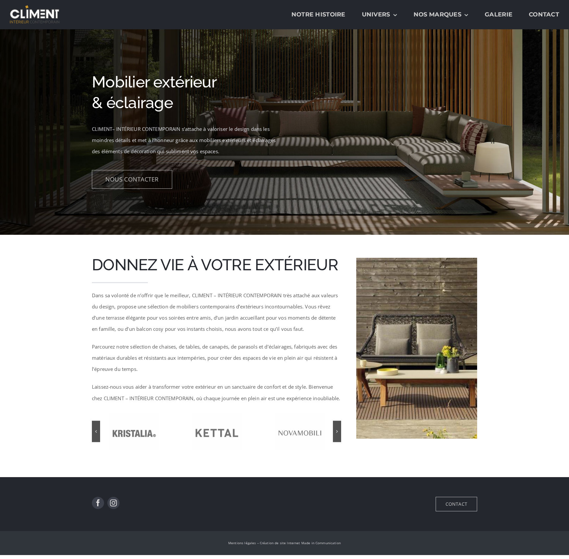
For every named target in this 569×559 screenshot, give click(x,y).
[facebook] (98, 503)
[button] (96, 431)
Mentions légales (242, 543)
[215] (416, 260)
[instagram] (113, 503)
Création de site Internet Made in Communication (300, 543)
